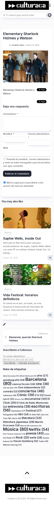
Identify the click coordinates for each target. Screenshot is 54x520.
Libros (16, 418)
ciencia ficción (23, 384)
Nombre (8, 133)
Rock (22, 437)
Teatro (43, 441)
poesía (35, 433)
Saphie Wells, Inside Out (22, 238)
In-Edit (34, 414)
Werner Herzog (12, 445)
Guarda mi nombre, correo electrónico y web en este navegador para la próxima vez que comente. (26, 162)
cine (42, 384)
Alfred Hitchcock (28, 376)
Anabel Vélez (18, 45)
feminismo (18, 411)
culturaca (9, 395)
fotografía (10, 414)
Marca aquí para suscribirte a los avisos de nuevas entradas (23, 184)
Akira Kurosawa (11, 376)
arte (42, 375)
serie (36, 437)
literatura (32, 418)
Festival (34, 410)
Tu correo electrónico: (14, 356)
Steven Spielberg (25, 441)
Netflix (39, 429)
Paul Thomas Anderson (14, 434)
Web (5, 147)
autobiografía (14, 379)
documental (35, 398)
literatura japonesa (18, 421)
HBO (23, 414)
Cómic (25, 395)
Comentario (10, 113)
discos (19, 399)
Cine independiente (31, 387)
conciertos (31, 391)
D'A (39, 395)
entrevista (19, 406)
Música (7, 232)
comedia (10, 391)
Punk (11, 438)
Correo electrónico (38, 135)
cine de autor (10, 388)
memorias (35, 426)
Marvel (25, 426)
